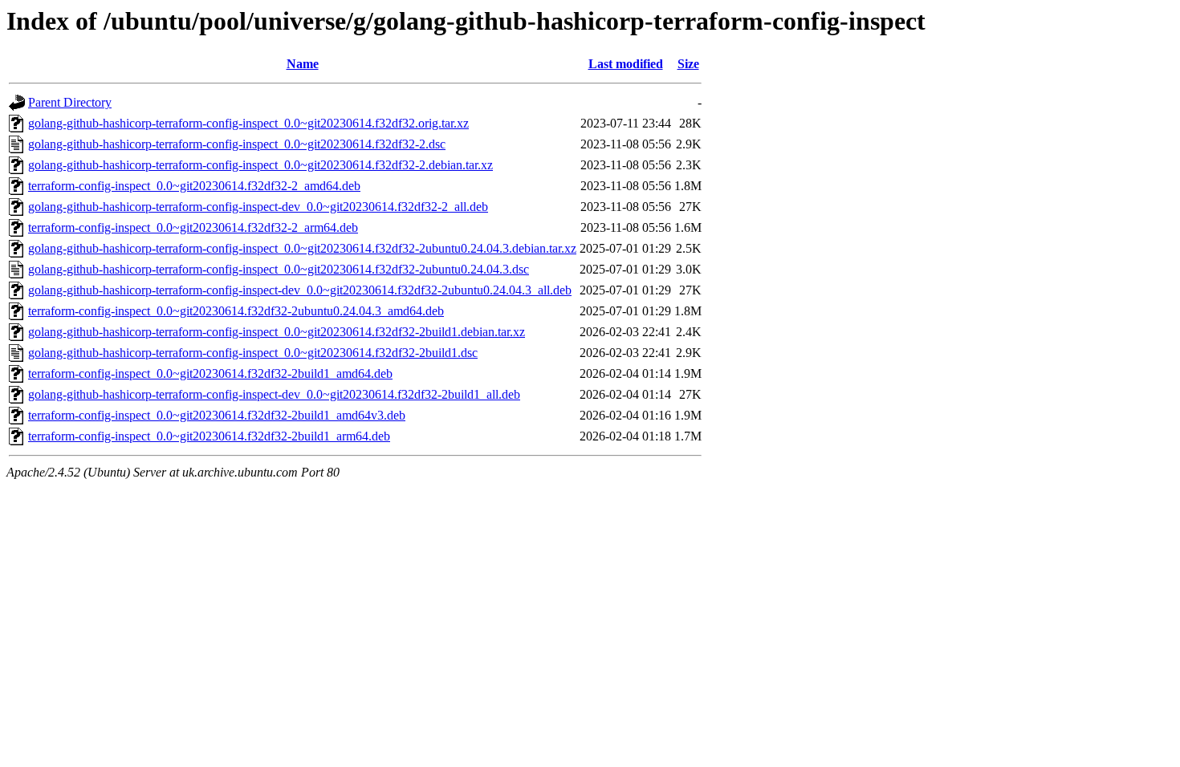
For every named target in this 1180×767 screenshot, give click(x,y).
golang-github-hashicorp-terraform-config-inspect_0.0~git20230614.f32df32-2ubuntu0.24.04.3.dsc (278, 269)
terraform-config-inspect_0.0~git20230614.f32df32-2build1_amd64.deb (210, 373)
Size (688, 64)
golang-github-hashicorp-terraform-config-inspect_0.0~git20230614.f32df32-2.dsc (237, 144)
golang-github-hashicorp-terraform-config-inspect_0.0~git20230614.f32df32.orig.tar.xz (248, 123)
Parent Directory (70, 102)
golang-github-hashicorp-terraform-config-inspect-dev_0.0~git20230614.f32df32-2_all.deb (258, 206)
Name (303, 64)
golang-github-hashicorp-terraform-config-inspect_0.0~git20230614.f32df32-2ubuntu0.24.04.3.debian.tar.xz (302, 248)
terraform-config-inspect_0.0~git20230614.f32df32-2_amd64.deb (194, 186)
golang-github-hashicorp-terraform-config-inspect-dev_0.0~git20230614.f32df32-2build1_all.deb (274, 394)
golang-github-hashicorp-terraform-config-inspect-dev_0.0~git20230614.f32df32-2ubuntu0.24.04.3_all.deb (300, 290)
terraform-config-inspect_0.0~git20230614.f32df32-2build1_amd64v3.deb (216, 415)
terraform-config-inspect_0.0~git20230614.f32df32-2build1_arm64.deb (209, 436)
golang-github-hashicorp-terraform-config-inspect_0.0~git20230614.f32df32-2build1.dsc (253, 352)
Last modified (625, 64)
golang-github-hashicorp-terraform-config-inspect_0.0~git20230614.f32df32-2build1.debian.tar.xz (276, 332)
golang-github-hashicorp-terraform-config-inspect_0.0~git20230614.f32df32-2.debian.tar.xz (260, 165)
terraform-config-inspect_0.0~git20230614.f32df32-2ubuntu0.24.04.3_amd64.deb (236, 311)
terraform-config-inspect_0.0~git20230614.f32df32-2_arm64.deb (193, 227)
